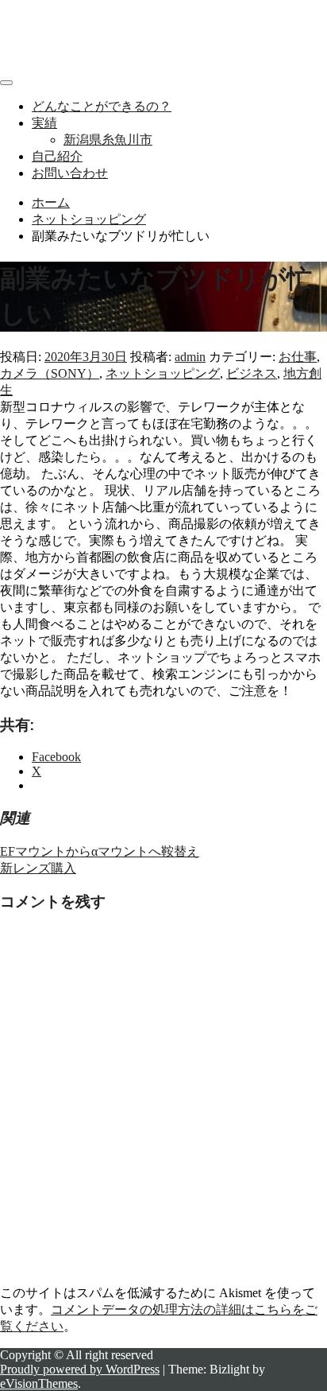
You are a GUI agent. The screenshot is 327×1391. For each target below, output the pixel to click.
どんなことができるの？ (101, 106)
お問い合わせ (70, 173)
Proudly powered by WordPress (80, 1369)
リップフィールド (51, 20)
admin (190, 356)
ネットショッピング (163, 373)
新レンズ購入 (38, 868)
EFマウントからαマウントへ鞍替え (99, 851)
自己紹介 (57, 156)
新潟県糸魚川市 (107, 139)
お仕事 (298, 356)
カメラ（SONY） (49, 373)
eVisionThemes (39, 1383)
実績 (44, 123)
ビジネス (251, 373)
